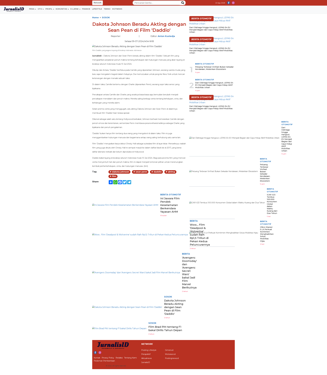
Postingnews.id (172, 358)
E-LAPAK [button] (75, 9)
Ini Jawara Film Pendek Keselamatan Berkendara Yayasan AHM (170, 205)
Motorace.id (170, 354)
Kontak (97, 358)
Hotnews (117, 9)
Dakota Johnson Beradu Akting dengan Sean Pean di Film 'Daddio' (175, 307)
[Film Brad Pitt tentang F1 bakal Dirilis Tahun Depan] (119, 328)
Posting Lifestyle (148, 350)
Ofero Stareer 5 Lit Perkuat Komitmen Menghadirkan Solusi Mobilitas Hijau (267, 234)
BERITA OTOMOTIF (170, 194)
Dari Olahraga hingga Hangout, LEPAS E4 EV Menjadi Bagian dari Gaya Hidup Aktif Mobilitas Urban (211, 29)
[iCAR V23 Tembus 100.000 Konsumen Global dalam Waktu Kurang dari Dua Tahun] (227, 202)
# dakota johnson (119, 172)
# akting (170, 172)
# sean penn (140, 172)
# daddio (156, 172)
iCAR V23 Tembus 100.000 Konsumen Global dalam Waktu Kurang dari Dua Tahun (272, 204)
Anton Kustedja (166, 36)
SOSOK (106, 17)
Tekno (107, 9)
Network (97, 3)
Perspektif (145, 354)
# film (113, 176)
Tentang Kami (130, 358)
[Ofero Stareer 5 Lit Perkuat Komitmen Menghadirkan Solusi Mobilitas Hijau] (223, 232)
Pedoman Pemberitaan (104, 361)
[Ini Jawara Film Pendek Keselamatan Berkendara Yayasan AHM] (125, 205)
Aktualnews (146, 358)
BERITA (186, 254)
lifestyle (97, 9)
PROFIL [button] (48, 9)
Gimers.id (169, 350)
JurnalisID (145, 362)
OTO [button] (40, 9)
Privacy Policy (108, 358)
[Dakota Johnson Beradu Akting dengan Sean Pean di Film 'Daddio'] (127, 307)
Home (95, 17)
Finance (86, 9)
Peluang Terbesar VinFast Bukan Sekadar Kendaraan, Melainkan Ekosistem (214, 68)
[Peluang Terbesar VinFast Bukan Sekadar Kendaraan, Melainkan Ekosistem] (223, 171)
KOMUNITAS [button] (61, 9)
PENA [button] (31, 9)
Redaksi (119, 358)
